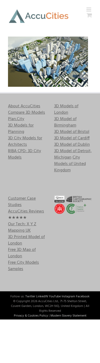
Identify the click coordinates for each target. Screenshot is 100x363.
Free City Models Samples (23, 266)
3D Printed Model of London (26, 240)
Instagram (68, 296)
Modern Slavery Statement (68, 315)
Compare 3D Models (26, 112)
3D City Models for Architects (25, 141)
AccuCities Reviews (26, 211)
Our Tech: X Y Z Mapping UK (22, 227)
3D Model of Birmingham (65, 122)
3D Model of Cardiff (72, 138)
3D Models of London (66, 109)
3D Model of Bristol (71, 131)
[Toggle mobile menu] (89, 9)
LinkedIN (42, 296)
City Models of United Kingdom (70, 164)
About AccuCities (24, 106)
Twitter (30, 296)
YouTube (55, 296)
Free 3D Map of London (22, 253)
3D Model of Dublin (72, 144)
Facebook (83, 296)
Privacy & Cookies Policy (31, 315)
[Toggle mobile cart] (89, 15)
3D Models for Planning (21, 128)
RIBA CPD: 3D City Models (24, 154)
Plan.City (16, 119)
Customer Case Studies (22, 201)
